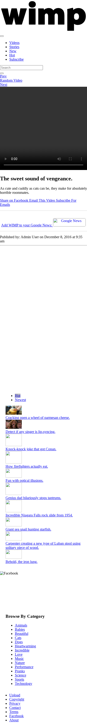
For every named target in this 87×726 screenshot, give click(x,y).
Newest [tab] (20, 400)
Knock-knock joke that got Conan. (31, 449)
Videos (14, 43)
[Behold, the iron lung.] (14, 557)
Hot (12, 55)
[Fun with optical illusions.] (14, 476)
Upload (14, 695)
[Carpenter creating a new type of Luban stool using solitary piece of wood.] (14, 539)
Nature (20, 663)
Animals (21, 625)
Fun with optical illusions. (24, 480)
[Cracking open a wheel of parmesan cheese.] (14, 413)
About (14, 720)
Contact (15, 708)
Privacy (14, 703)
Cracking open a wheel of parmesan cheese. (38, 418)
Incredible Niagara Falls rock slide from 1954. (39, 515)
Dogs (19, 642)
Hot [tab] (17, 396)
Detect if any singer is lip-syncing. (30, 432)
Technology (23, 684)
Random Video (11, 80)
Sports (19, 679)
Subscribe (16, 59)
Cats (18, 638)
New (12, 51)
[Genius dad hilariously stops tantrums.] (14, 494)
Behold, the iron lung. (22, 562)
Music (19, 659)
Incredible (22, 650)
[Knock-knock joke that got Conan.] (14, 445)
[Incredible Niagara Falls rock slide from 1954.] (14, 511)
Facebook (16, 716)
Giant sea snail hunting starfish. (28, 529)
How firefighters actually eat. (27, 466)
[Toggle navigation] (2, 36)
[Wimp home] (43, 31)
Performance (24, 667)
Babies (20, 629)
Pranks (20, 671)
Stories (14, 47)
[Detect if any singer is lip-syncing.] (14, 427)
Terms (13, 712)
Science (20, 675)
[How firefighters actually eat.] (14, 462)
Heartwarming (25, 646)
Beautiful (21, 634)
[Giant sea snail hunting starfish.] (14, 525)
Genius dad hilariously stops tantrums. (33, 498)
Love (19, 654)
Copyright (16, 699)
